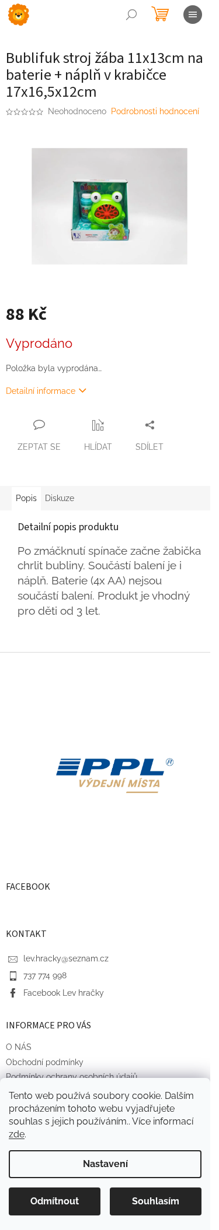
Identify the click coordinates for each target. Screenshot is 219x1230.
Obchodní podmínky (45, 1062)
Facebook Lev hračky (63, 993)
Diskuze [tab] (59, 498)
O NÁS (19, 1047)
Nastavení (105, 1163)
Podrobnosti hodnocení (155, 111)
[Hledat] (131, 14)
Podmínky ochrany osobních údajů (71, 1076)
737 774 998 (45, 975)
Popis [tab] (26, 498)
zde (17, 1134)
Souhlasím (155, 1201)
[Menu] (192, 14)
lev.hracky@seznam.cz (66, 958)
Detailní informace (40, 391)
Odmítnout (54, 1201)
